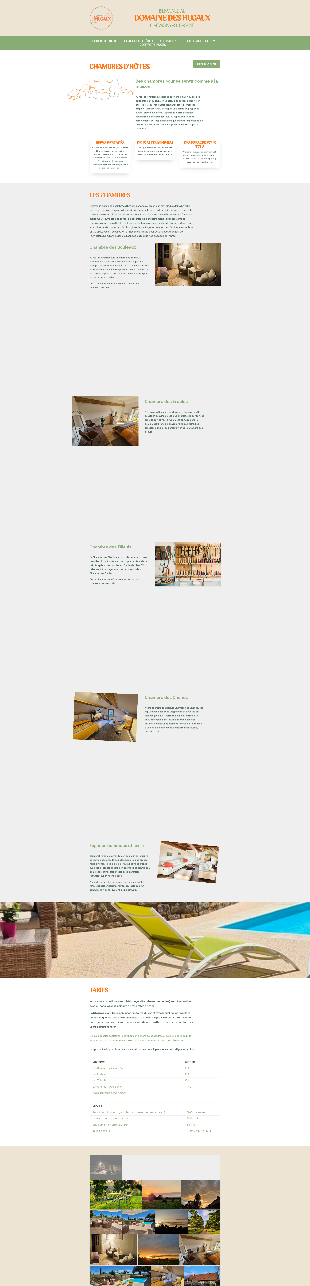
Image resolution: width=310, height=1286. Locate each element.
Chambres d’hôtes (138, 41)
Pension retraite (103, 41)
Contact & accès (153, 45)
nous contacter (207, 64)
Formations (169, 41)
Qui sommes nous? (200, 41)
